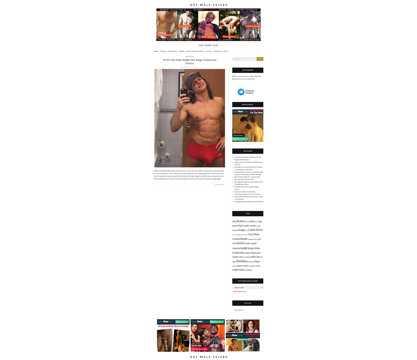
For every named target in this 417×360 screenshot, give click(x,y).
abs (234, 221)
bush (246, 230)
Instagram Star (252, 239)
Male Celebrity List (239, 291)
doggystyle (240, 234)
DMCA (225, 51)
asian (248, 222)
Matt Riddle (190, 56)
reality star (237, 256)
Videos (163, 51)
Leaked (182, 51)
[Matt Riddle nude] (190, 118)
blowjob (235, 230)
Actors (241, 221)
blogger (258, 226)
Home (156, 51)
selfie (253, 256)
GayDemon (251, 79)
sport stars (242, 265)
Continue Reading (219, 184)
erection (245, 234)
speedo (234, 266)
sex (258, 256)
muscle (236, 248)
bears (256, 222)
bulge (242, 229)
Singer (257, 261)
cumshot (234, 234)
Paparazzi (255, 252)
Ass (252, 221)
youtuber (248, 270)
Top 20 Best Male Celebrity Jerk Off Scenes (248, 202)
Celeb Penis (172, 51)
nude (243, 248)
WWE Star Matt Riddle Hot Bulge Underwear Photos (190, 61)
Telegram (217, 51)
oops (247, 252)
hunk (243, 238)
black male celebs (247, 225)
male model (250, 243)
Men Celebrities (255, 76)
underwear (238, 269)
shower (250, 262)
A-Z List (209, 51)
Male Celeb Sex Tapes (195, 51)
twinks (258, 266)
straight (251, 266)
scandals (246, 257)
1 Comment (194, 67)
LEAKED (240, 243)
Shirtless (242, 261)
